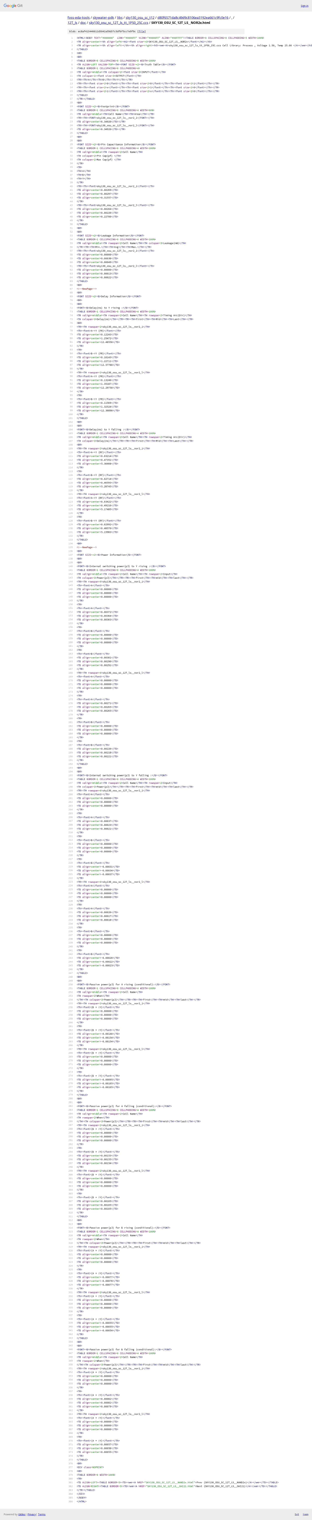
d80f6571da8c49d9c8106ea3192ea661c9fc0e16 (192, 17)
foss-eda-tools (79, 17)
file (141, 31)
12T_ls (72, 22)
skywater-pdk (103, 17)
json (305, 1514)
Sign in (304, 5)
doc (83, 22)
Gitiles (21, 1514)
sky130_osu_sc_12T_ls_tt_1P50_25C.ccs (118, 22)
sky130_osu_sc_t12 (140, 17)
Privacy (31, 1514)
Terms (42, 1514)
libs (120, 17)
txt (297, 1514)
